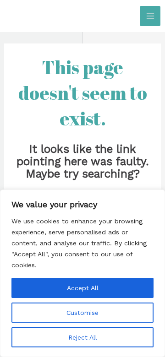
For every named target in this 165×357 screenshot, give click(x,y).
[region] (82, 273)
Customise (82, 312)
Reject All (82, 337)
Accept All (83, 288)
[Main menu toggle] (150, 16)
